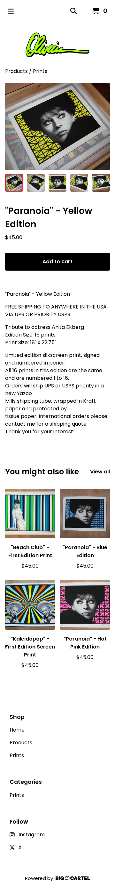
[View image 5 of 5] (101, 183)
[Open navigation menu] (11, 11)
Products (16, 71)
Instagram (32, 834)
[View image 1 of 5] (14, 183)
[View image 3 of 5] (57, 183)
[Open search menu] (73, 11)
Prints (40, 71)
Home (17, 730)
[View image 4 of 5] (79, 183)
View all (100, 471)
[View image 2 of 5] (36, 183)
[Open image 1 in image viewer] (57, 126)
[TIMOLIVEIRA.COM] (57, 44)
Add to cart (57, 261)
